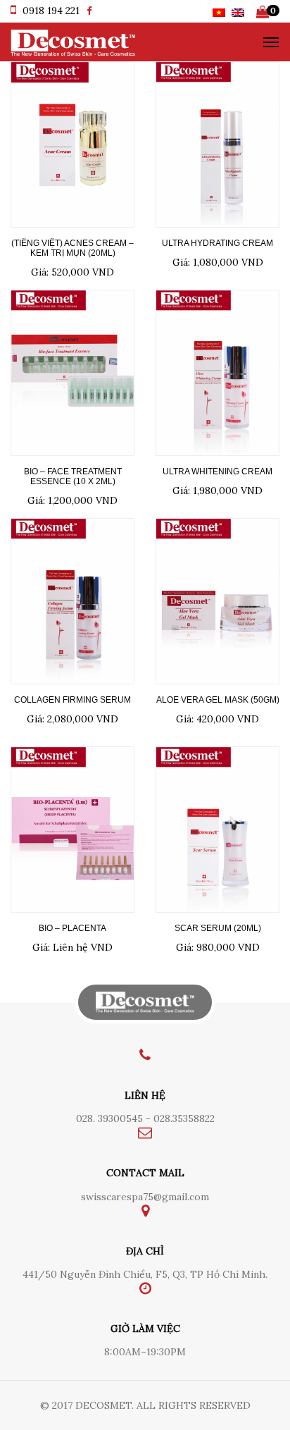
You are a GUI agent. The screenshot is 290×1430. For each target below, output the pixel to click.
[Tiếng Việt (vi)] (219, 11)
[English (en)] (238, 11)
